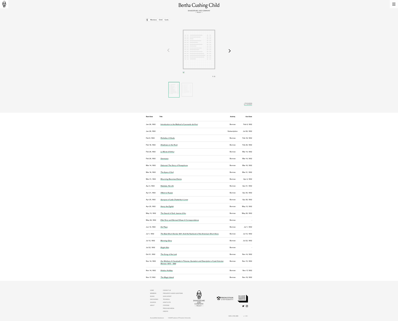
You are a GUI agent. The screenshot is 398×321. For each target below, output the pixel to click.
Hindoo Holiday (166, 270)
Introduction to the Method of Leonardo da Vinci (179, 124)
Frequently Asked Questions (173, 293)
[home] (4, 4)
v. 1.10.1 (245, 316)
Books (152, 296)
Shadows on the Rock (168, 145)
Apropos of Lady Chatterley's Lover (174, 200)
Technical (166, 299)
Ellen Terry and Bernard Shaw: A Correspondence (179, 220)
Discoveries (154, 299)
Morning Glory (166, 241)
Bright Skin (164, 247)
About (152, 305)
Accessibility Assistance (157, 318)
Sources (153, 302)
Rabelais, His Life (167, 186)
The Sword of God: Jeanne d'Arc (173, 213)
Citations (166, 305)
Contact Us (167, 290)
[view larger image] (199, 53)
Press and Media (168, 308)
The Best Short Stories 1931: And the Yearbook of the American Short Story (189, 234)
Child (161, 20)
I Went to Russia (166, 193)
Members (153, 20)
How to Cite (167, 302)
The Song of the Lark (168, 254)
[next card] (306, 52)
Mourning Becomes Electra (171, 179)
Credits (165, 311)
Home (147, 20)
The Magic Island (167, 277)
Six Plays (163, 227)
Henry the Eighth (167, 206)
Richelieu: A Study (167, 138)
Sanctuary (164, 159)
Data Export (167, 296)
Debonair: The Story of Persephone (174, 165)
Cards (167, 20)
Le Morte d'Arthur (167, 152)
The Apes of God (167, 172)
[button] (394, 4)
